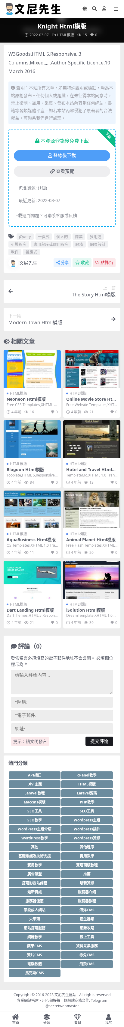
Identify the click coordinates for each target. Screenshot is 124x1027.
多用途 (95, 236)
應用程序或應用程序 (51, 244)
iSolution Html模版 (85, 610)
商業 (79, 236)
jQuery (25, 236)
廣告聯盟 (34, 874)
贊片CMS (34, 954)
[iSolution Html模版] (91, 580)
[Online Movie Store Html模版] (91, 369)
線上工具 (87, 936)
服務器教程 (87, 901)
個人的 (62, 236)
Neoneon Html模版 (26, 399)
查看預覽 (65, 171)
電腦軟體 (34, 963)
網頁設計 (98, 244)
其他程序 (87, 847)
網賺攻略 (87, 928)
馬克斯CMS (34, 972)
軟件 (15, 251)
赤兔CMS (87, 954)
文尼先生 (28, 263)
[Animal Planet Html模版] (91, 510)
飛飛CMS (87, 963)
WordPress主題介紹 (34, 829)
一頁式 (44, 236)
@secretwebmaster (62, 1005)
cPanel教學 (87, 775)
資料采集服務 (87, 945)
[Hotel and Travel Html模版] (91, 439)
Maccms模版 (34, 802)
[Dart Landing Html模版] (32, 580)
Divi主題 (34, 784)
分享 (65, 262)
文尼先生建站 (65, 994)
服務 (79, 244)
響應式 (31, 251)
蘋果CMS (34, 945)
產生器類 (87, 919)
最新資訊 (87, 883)
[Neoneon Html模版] (32, 369)
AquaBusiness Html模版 (31, 539)
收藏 (85, 262)
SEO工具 (34, 811)
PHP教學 (87, 802)
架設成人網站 (34, 910)
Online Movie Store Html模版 (91, 401)
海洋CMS (87, 910)
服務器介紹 (87, 892)
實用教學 (87, 856)
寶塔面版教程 (87, 865)
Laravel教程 (34, 793)
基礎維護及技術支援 (34, 856)
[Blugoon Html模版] (32, 439)
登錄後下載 (64, 155)
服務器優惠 (35, 901)
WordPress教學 (34, 838)
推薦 (87, 874)
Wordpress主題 (87, 820)
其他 (34, 847)
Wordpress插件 (87, 829)
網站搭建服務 (34, 928)
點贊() (107, 262)
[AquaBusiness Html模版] (32, 510)
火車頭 (34, 919)
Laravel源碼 (87, 793)
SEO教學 (34, 820)
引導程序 (18, 244)
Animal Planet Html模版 (91, 539)
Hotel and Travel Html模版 (91, 472)
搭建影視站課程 (34, 883)
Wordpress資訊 (87, 838)
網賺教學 (34, 936)
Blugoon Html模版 (25, 469)
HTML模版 (65, 34)
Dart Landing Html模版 (30, 610)
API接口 (35, 775)
